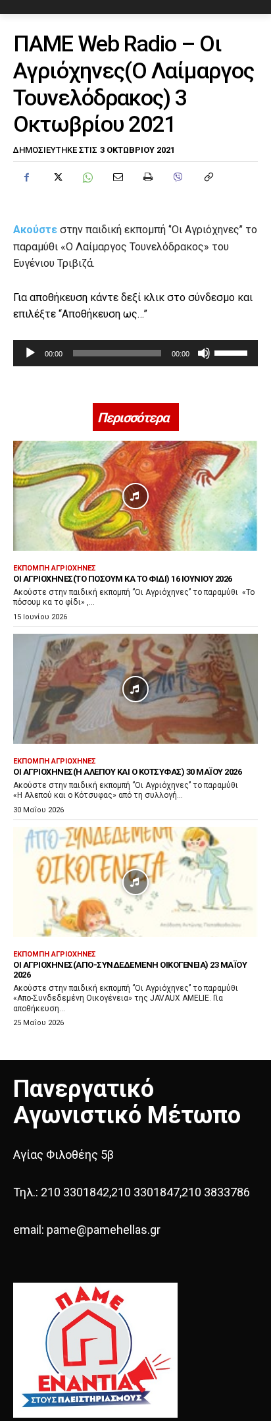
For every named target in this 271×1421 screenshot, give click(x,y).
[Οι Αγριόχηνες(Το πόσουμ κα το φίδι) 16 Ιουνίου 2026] (135, 496)
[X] (56, 177)
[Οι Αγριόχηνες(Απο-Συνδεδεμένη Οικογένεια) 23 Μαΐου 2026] (135, 882)
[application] (135, 353)
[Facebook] (26, 177)
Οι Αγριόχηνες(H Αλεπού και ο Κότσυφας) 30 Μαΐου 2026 (127, 772)
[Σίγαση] (203, 353)
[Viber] (177, 177)
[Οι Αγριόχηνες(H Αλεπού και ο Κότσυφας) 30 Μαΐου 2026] (135, 689)
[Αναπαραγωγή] (30, 353)
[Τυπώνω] (147, 177)
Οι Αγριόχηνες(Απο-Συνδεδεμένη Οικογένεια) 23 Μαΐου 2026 (130, 970)
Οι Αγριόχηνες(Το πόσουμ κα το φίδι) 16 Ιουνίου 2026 (122, 579)
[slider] (232, 352)
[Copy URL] (208, 177)
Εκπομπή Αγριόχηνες (54, 568)
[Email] (117, 177)
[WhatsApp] (87, 177)
